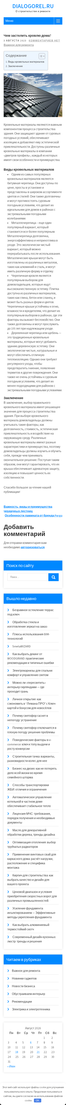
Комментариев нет (44, 40)
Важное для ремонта (19, 45)
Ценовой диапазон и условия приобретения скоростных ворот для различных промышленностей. (32, 896)
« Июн (11, 1066)
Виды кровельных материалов (26, 61)
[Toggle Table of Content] (40, 56)
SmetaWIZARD (21, 646)
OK (37, 1100)
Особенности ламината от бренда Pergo (33, 515)
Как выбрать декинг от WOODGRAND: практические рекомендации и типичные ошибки (30, 658)
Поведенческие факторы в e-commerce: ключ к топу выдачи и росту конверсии (29, 744)
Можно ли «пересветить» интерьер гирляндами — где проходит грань (26, 687)
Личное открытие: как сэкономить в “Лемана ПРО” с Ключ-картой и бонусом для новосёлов (31, 703)
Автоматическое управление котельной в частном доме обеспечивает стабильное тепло (29, 801)
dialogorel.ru (33, 6)
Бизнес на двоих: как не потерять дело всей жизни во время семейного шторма (32, 773)
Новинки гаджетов (24, 978)
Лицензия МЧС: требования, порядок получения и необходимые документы (31, 818)
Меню (9, 21)
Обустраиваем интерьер (28, 994)
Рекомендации (22, 1002)
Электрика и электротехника (31, 1009)
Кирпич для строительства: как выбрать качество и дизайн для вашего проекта (30, 879)
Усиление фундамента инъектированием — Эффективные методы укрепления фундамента (31, 912)
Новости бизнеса (23, 986)
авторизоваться (33, 547)
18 (16, 1052)
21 (38, 1052)
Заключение (15, 66)
